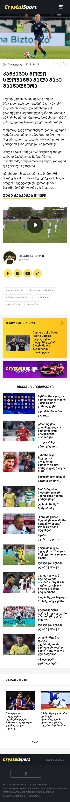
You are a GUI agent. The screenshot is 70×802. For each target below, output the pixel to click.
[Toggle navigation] (60, 7)
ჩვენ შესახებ (55, 759)
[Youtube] (27, 273)
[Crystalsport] (21, 7)
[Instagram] (17, 273)
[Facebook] (8, 273)
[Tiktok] (37, 273)
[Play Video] (35, 225)
